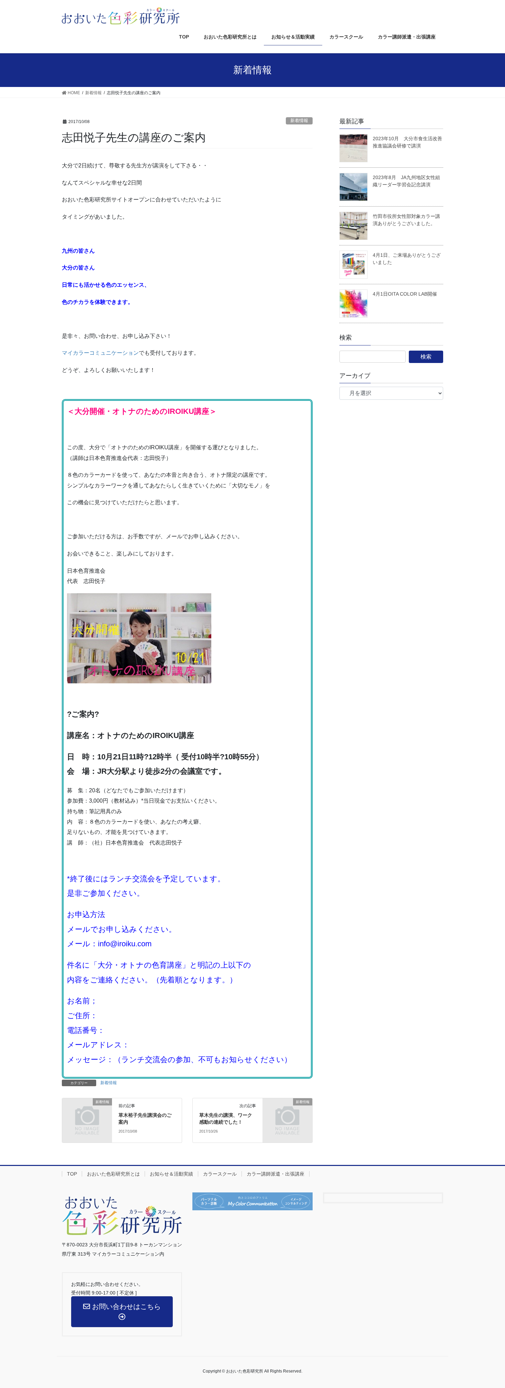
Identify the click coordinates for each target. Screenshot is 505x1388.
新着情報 (299, 120)
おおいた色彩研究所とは (113, 1174)
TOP (72, 1174)
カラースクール (220, 1174)
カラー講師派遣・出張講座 (275, 1174)
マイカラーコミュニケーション (100, 353)
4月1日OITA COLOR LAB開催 (405, 294)
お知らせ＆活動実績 (171, 1174)
